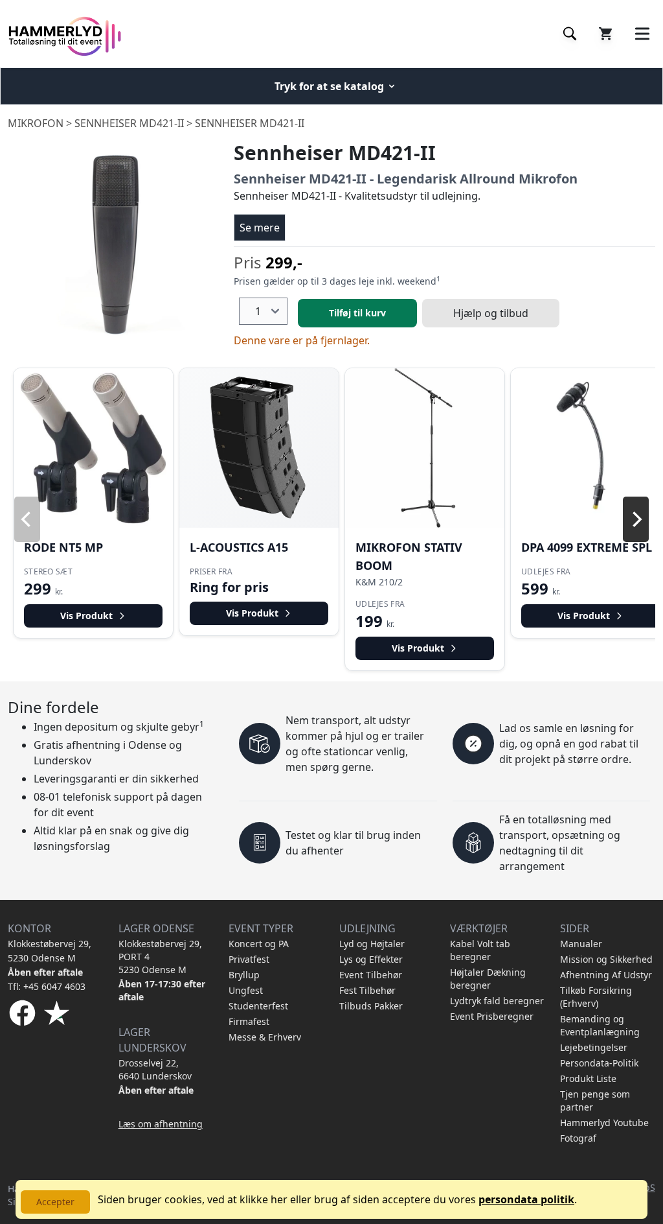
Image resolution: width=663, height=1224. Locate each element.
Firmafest (249, 1021)
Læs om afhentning (160, 1124)
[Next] (636, 519)
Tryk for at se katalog (329, 86)
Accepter (55, 1201)
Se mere (260, 227)
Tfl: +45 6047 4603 (46, 986)
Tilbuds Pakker (371, 1006)
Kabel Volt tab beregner (480, 950)
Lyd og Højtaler (372, 943)
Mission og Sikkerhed (606, 959)
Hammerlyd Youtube (604, 1122)
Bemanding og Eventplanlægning (600, 1025)
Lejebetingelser (593, 1047)
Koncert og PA (259, 943)
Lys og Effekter (371, 959)
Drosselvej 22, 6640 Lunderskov (155, 1069)
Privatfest (249, 959)
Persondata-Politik (599, 1063)
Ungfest (246, 990)
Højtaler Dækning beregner (488, 978)
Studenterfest (258, 1006)
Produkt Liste (588, 1078)
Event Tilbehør (370, 975)
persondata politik (526, 1199)
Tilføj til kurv (357, 313)
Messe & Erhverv (265, 1037)
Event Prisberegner (492, 1016)
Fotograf (578, 1138)
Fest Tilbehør (367, 990)
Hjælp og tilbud (490, 313)
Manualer (581, 943)
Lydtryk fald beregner (497, 1001)
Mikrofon (35, 123)
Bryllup (244, 975)
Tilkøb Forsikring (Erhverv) (596, 996)
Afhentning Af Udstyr (606, 975)
